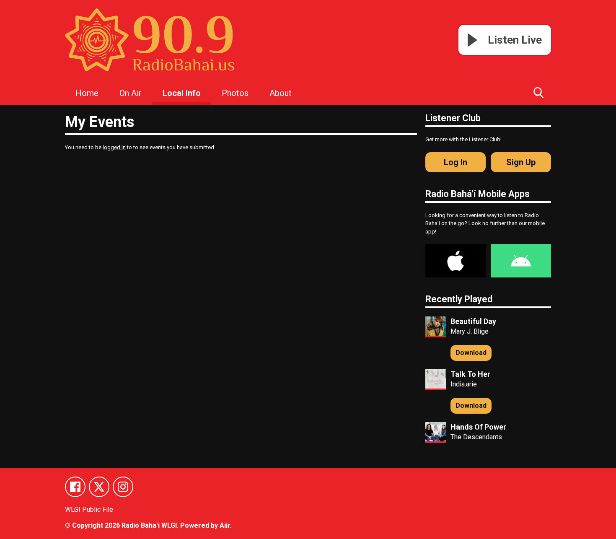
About (280, 93)
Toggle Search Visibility (538, 92)
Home (86, 93)
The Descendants (476, 437)
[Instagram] (123, 487)
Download (471, 353)
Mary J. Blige (469, 331)
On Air (130, 93)
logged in (114, 147)
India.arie (463, 384)
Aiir (225, 525)
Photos (235, 93)
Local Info (182, 93)
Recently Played (458, 299)
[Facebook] (75, 487)
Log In (455, 162)
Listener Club (453, 118)
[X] (99, 487)
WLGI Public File (89, 509)
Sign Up (521, 162)
